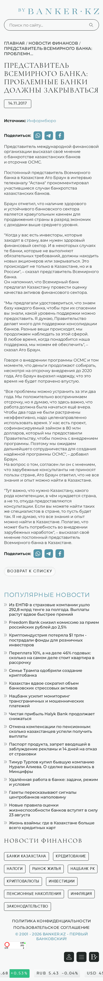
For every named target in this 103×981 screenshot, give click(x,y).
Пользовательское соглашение (51, 927)
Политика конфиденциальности (51, 921)
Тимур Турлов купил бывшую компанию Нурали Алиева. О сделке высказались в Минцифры (51, 767)
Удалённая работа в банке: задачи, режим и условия (53, 782)
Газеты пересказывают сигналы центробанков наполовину (42, 794)
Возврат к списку (29, 571)
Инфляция (81, 894)
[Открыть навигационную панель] (81, 957)
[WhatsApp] (38, 135)
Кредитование (71, 856)
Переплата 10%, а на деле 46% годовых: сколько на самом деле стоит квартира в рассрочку (51, 658)
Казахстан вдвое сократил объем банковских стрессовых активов (44, 685)
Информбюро (41, 120)
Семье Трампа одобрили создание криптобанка (45, 673)
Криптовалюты (23, 881)
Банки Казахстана (26, 856)
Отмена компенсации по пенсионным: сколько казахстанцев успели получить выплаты (50, 731)
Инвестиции (62, 881)
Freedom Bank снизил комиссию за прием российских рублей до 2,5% (54, 625)
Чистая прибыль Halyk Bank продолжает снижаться (52, 716)
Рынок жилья (46, 869)
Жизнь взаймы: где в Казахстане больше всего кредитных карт (51, 825)
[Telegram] (48, 135)
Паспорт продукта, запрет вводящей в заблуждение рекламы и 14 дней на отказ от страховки (53, 749)
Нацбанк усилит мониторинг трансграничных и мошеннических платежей (46, 701)
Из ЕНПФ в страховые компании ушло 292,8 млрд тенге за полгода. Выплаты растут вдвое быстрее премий (49, 609)
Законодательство (27, 906)
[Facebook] (60, 135)
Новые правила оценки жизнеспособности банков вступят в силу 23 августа (53, 810)
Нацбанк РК (82, 869)
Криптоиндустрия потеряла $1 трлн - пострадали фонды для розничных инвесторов (47, 640)
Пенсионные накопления (34, 894)
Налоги (15, 869)
